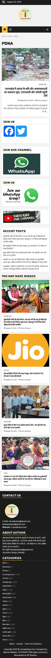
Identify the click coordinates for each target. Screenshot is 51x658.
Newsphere (19, 655)
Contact (19, 644)
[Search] (47, 29)
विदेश (4, 621)
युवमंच (4, 609)
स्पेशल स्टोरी (6, 636)
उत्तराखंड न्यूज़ (42, 84)
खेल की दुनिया (6, 594)
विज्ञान (4, 617)
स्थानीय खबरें (7, 422)
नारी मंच (4, 601)
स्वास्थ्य (4, 640)
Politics (5, 571)
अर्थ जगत (6, 370)
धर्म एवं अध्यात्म (6, 598)
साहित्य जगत (6, 628)
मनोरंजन (5, 605)
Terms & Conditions (33, 644)
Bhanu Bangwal (42, 100)
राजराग (5, 473)
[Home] (4, 29)
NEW (4, 563)
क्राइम (4, 590)
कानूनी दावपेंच (6, 586)
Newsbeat (6, 567)
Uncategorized (8, 574)
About (12, 644)
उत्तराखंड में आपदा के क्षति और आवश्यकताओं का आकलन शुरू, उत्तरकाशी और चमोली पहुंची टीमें (25, 92)
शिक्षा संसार (5, 624)
